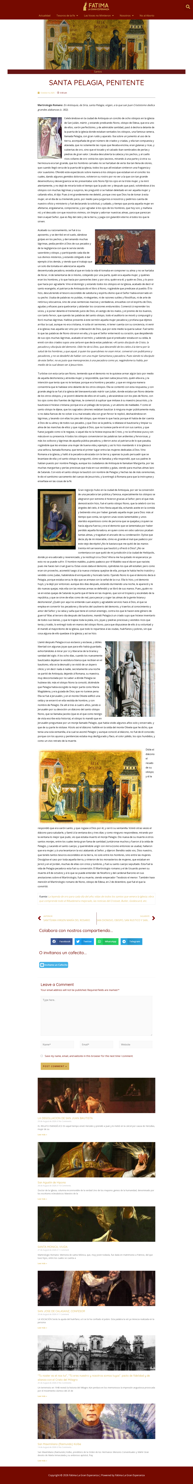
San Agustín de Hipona (52, 1182)
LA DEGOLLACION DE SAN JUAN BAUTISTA (65, 1118)
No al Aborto (147, 15)
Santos (98, 71)
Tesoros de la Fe (65, 15)
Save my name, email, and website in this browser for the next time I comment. (89, 1056)
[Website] (135, 1045)
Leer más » (42, 1134)
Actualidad (44, 15)
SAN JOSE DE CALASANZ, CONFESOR (61, 1311)
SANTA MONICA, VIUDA (53, 1247)
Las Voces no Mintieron (97, 15)
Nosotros (125, 15)
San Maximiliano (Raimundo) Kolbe (59, 1444)
